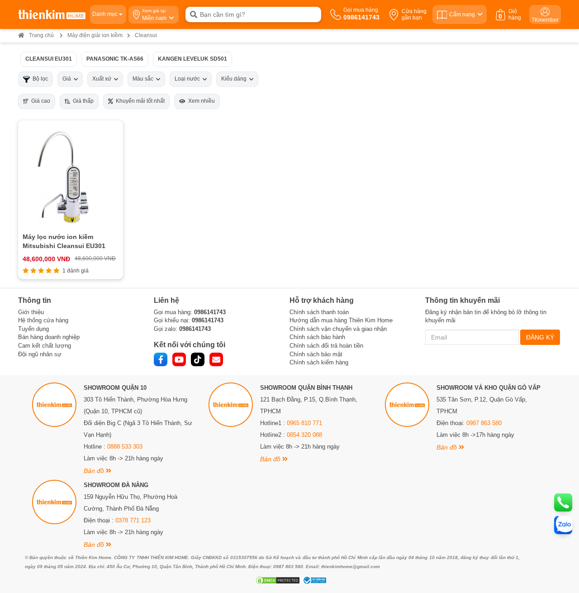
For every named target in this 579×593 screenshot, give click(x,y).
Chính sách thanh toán (319, 312)
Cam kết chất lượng (44, 345)
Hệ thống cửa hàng (43, 320)
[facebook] (160, 359)
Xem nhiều (200, 101)
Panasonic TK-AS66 (114, 59)
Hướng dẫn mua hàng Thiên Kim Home (341, 320)
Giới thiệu (31, 312)
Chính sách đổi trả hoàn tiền (326, 345)
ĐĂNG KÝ (540, 337)
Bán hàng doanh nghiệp (49, 337)
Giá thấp (82, 101)
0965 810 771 (304, 423)
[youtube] (179, 359)
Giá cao (39, 101)
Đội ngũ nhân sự (40, 354)
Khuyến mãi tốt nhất (139, 101)
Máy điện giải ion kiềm (95, 35)
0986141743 (210, 312)
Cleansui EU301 (48, 59)
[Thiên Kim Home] (51, 14)
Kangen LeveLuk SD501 (192, 59)
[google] (216, 359)
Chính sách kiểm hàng (319, 362)
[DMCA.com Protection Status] (276, 580)
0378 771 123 (133, 520)
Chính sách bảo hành (317, 337)
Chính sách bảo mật (316, 354)
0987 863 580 (484, 423)
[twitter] (197, 359)
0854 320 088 (304, 434)
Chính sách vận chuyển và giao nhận (338, 328)
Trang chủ (41, 35)
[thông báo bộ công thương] (313, 580)
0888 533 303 (124, 446)
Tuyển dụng (33, 328)
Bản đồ (95, 470)
